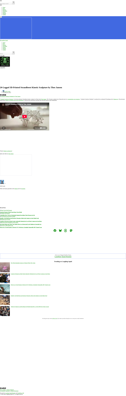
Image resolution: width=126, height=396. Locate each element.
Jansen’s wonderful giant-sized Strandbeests (15, 100)
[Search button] (13, 52)
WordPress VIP (21, 393)
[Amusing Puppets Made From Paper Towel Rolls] (6, 210)
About (4, 42)
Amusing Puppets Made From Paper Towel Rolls (11, 212)
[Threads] (4, 95)
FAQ (4, 43)
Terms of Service (10, 389)
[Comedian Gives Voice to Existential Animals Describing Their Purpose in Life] (5, 213)
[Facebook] (1, 95)
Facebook (23, 188)
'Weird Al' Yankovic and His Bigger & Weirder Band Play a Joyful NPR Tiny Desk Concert (30, 306)
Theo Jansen (43, 99)
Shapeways (116, 99)
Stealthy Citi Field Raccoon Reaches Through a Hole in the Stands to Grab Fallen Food (19, 218)
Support (4, 48)
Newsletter (5, 46)
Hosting (4, 45)
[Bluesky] (2, 95)
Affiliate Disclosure (14, 390)
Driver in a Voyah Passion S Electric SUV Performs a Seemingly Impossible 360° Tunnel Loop (21, 227)
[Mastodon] (5, 388)
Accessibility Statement (5, 390)
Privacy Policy (3, 389)
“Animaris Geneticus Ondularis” (6, 99)
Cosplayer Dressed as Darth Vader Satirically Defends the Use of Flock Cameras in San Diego (21, 221)
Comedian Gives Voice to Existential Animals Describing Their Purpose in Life (17, 215)
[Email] (5, 95)
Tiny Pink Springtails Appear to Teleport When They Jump (23, 262)
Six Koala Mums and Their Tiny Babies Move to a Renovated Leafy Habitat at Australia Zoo (20, 224)
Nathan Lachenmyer (7, 151)
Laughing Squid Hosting (63, 257)
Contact (4, 49)
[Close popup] (1, 17)
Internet (16, 188)
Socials (4, 47)
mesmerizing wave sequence (74, 99)
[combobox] (6, 53)
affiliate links (54, 318)
